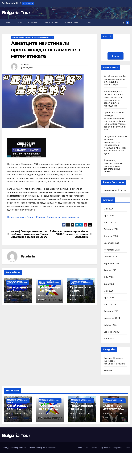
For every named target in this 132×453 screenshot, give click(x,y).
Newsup (39, 448)
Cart (19, 23)
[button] (123, 22)
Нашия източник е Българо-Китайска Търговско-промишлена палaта (43, 217)
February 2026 (111, 229)
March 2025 (110, 304)
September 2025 (112, 263)
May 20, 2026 (15, 413)
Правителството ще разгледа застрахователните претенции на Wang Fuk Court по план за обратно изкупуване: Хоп (115, 121)
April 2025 (109, 297)
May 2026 (109, 208)
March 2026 (110, 222)
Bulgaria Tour (16, 12)
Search (107, 36)
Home (8, 23)
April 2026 (109, 215)
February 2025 (111, 311)
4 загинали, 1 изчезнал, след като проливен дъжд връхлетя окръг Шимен (114, 166)
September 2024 (112, 332)
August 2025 (110, 270)
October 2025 (110, 256)
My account (52, 23)
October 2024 (111, 325)
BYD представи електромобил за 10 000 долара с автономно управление (69, 234)
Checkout (34, 23)
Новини (108, 370)
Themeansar (50, 448)
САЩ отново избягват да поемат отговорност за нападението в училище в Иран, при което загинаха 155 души (115, 145)
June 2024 (109, 338)
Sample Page (72, 23)
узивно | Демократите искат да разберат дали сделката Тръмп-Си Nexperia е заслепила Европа (30, 234)
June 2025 (109, 284)
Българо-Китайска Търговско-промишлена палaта (32, 37)
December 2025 (112, 243)
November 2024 (112, 318)
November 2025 (112, 249)
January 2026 (111, 236)
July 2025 (109, 277)
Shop (88, 23)
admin (26, 64)
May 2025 (109, 290)
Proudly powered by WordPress (15, 448)
